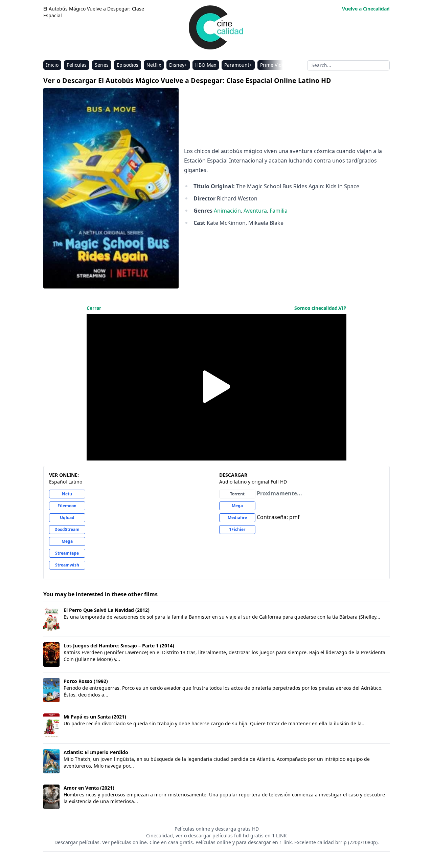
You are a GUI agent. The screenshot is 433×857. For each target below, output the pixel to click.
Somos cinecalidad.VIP (320, 308)
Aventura (255, 210)
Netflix (153, 65)
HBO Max (205, 65)
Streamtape (67, 553)
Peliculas (77, 65)
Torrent (237, 494)
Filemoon (67, 506)
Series (102, 65)
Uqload (67, 517)
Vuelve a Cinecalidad (366, 8)
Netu (67, 494)
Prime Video (273, 65)
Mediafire (237, 517)
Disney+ (178, 65)
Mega (67, 541)
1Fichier (237, 529)
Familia (279, 210)
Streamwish (67, 565)
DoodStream (66, 529)
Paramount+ (238, 65)
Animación (227, 210)
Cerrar (94, 308)
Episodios (127, 65)
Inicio (52, 65)
